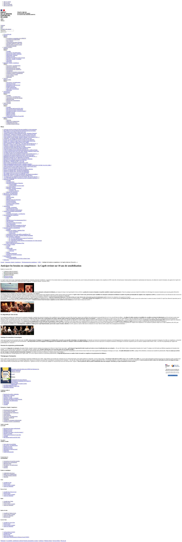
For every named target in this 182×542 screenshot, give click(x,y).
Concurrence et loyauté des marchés (14, 98)
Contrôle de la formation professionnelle (15, 72)
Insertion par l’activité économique (14, 254)
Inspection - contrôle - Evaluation (13, 59)
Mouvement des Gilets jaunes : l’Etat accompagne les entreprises (17, 158)
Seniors (8, 252)
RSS (2, 27)
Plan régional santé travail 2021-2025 (14, 108)
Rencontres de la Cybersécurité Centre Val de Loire (14, 167)
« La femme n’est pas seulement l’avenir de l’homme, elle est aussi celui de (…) (21, 176)
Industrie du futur (10, 197)
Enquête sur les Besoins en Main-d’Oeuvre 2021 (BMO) (16, 142)
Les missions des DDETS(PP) (13, 39)
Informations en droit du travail (13, 85)
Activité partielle (12, 184)
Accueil (2, 262)
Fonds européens (10, 75)
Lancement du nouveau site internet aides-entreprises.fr (15, 148)
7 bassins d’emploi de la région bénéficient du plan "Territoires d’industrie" (20, 133)
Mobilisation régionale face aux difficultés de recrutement (16, 157)
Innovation (8, 198)
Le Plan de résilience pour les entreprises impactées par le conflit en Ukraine (20, 149)
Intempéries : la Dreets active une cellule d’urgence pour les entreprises (19, 144)
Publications (9, 61)
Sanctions (8, 101)
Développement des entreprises (13, 68)
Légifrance (41, 540)
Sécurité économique (11, 201)
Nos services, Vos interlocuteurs (13, 52)
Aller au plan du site (7, 5)
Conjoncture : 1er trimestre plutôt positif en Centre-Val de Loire (17, 138)
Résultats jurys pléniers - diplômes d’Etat (15, 230)
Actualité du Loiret (7, 533)
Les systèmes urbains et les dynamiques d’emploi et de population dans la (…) (20, 153)
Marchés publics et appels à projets (14, 44)
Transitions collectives (14, 190)
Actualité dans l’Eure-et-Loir (9, 492)
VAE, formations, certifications (13, 236)
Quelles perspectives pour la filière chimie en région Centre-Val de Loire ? (20, 166)
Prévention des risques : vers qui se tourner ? (16, 111)
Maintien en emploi (10, 113)
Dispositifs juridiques (11, 187)
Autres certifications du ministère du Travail (16, 225)
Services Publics (56, 540)
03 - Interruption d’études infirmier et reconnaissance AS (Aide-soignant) (25, 240)
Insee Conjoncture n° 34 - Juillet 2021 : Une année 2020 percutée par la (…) (20, 143)
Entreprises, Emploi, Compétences (13, 262)
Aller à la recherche (7, 4)
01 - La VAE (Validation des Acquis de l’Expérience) (21, 238)
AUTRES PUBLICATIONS (12, 124)
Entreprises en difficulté (11, 67)
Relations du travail (10, 86)
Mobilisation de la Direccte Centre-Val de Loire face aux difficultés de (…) (20, 156)
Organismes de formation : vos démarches (15, 213)
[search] (7, 30)
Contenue (3, 25)
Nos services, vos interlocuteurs (13, 65)
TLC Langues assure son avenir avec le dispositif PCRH (16, 172)
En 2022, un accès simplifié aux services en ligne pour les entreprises (18, 139)
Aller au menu (6, 3)
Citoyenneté (9, 60)
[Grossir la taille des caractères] (10, 273)
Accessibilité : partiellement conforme (14, 540)
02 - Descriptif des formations (15, 239)
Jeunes (7, 247)
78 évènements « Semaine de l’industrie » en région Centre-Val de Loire (19, 134)
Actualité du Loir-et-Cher (9, 522)
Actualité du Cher (7, 482)
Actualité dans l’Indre (8, 501)
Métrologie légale (10, 99)
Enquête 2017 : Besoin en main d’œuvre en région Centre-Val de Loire (19, 141)
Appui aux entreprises (8, 486)
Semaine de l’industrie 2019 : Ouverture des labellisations (16, 171)
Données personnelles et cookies (30, 540)
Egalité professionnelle (11, 87)
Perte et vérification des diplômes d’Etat (15, 243)
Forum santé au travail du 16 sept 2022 (15, 116)
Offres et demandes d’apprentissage (14, 210)
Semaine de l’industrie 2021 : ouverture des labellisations (16, 170)
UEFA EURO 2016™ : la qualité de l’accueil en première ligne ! (17, 175)
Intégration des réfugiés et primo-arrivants (15, 57)
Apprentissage (9, 70)
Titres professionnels (10, 224)
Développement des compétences (13, 69)
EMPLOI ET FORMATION (12, 121)
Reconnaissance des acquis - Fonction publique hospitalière (19, 235)
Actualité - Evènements (11, 207)
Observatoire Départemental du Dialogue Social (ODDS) (16, 537)
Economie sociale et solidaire (12, 203)
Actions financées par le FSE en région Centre (19, 258)
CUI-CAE (11, 250)
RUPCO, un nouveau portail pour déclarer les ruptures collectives (18, 169)
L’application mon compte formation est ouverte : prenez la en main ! (18, 155)
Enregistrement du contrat (12, 208)
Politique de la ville (10, 56)
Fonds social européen (11, 257)
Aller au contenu (7, 1)
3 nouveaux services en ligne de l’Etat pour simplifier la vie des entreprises (20, 129)
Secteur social (12, 233)
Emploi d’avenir (12, 249)
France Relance (9, 204)
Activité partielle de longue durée (16, 185)
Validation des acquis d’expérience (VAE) (15, 226)
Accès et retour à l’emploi (12, 74)
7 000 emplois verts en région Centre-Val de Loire (14, 132)
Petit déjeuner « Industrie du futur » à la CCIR (13, 161)
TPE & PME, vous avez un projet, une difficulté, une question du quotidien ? (20, 174)
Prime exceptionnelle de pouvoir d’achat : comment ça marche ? (17, 164)
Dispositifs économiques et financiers (14, 183)
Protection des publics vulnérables (13, 54)
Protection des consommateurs (13, 100)
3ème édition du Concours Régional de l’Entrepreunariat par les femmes (19, 130)
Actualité (8, 195)
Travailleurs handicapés (11, 253)
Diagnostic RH (12, 189)
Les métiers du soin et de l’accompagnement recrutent (15, 152)
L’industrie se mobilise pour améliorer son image (14, 146)
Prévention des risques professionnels (14, 109)
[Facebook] (6, 277)
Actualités (8, 51)
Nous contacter (9, 41)
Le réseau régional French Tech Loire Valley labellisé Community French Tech (21, 151)
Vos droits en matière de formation (14, 222)
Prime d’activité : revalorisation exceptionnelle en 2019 (15, 162)
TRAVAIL (8, 120)
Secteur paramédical (13, 231)
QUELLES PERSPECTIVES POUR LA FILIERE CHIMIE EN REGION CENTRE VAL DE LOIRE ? (27, 165)
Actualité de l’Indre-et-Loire (9, 513)
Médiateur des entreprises (12, 192)
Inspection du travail (10, 83)
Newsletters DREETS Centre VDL (14, 43)
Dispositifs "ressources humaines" (13, 188)
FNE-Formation (9, 221)
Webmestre (3, 540)
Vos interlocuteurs (10, 181)
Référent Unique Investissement (13, 199)
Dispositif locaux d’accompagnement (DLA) (16, 220)
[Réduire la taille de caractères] (10, 272)
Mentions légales (48, 540)
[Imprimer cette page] (8, 275)
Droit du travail (6, 483)
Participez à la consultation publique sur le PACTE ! (15, 160)
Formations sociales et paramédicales (14, 73)
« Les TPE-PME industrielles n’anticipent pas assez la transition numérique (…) (21, 178)
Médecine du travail (10, 114)
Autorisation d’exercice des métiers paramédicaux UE (18, 234)
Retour (5, 37)
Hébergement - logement (11, 55)
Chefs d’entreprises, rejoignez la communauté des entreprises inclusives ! (19, 135)
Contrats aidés (9, 248)
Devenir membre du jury (11, 241)
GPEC (7, 217)
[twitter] (11, 277)
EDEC (7, 218)
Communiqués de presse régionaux (14, 42)
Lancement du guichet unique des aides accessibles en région (17, 147)
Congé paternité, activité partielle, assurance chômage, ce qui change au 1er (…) (21, 137)
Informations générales (11, 46)
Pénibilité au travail (10, 112)
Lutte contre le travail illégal (12, 88)
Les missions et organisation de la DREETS (16, 38)
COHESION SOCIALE (11, 122)
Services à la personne (11, 202)
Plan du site (63, 540)
